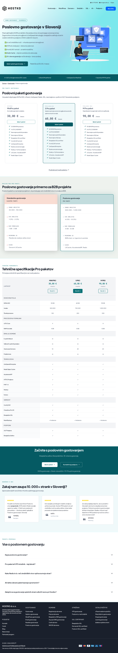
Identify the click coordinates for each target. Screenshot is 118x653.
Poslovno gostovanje (32, 625)
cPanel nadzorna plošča (102, 611)
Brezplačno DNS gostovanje (57, 617)
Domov (4, 83)
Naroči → (52, 291)
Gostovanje (11, 83)
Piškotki (23, 645)
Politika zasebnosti (15, 645)
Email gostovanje (30, 620)
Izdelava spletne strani (102, 622)
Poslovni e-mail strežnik (79, 614)
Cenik (4, 626)
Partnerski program (8, 634)
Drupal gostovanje (101, 617)
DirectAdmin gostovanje (103, 614)
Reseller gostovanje (31, 622)
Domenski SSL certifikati (79, 626)
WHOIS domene (54, 625)
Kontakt (4, 623)
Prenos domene (54, 614)
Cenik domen (53, 622)
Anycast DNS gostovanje (56, 620)
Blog (3, 629)
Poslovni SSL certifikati (79, 629)
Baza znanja (6, 631)
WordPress (62, 8)
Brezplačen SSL (77, 623)
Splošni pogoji (6, 645)
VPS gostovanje (77, 611)
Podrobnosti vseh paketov (58, 170)
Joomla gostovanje (101, 620)
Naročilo (111, 8)
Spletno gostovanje (31, 614)
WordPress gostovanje (32, 617)
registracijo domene (8, 613)
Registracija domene (55, 611)
